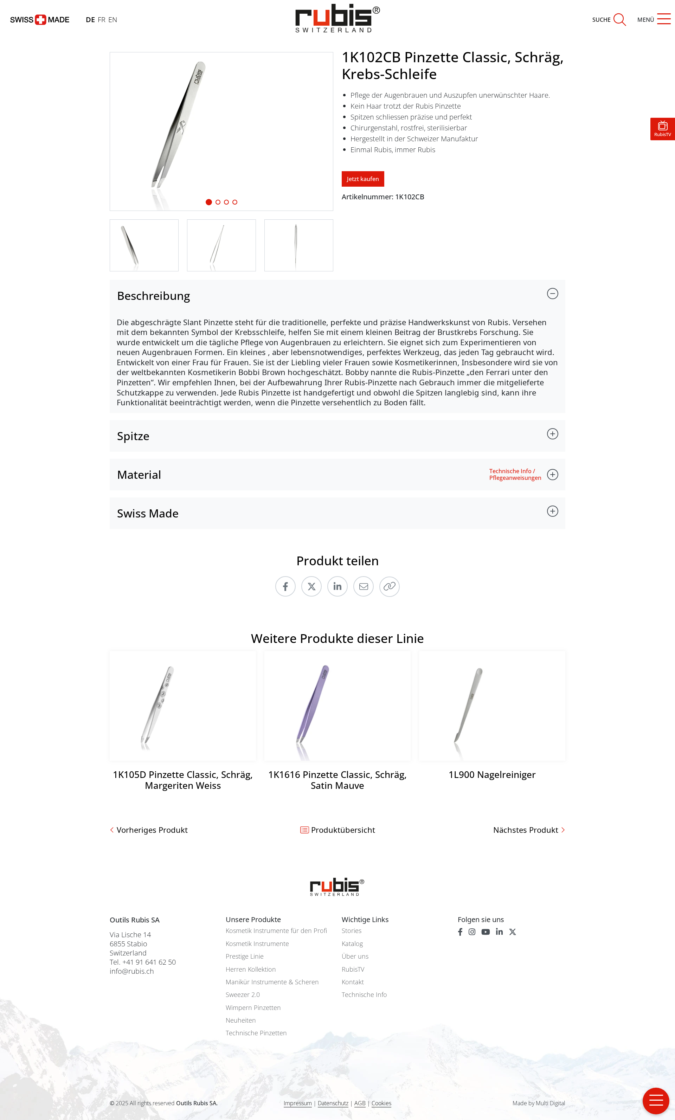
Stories (351, 931)
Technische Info (364, 995)
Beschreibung (153, 295)
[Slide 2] (226, 202)
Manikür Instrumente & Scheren (272, 982)
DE (90, 19)
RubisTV (353, 969)
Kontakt (353, 982)
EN (112, 19)
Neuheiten (241, 1020)
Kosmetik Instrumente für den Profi (276, 931)
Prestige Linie (245, 956)
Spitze (133, 435)
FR (101, 19)
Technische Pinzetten (256, 1033)
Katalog (352, 944)
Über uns (355, 956)
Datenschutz (333, 1103)
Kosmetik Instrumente (257, 944)
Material (139, 474)
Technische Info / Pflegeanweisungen (515, 474)
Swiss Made (148, 513)
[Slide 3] (234, 202)
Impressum (298, 1103)
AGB (360, 1103)
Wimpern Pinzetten (253, 1008)
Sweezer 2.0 (243, 995)
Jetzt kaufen (363, 179)
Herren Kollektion (251, 969)
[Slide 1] (209, 202)
